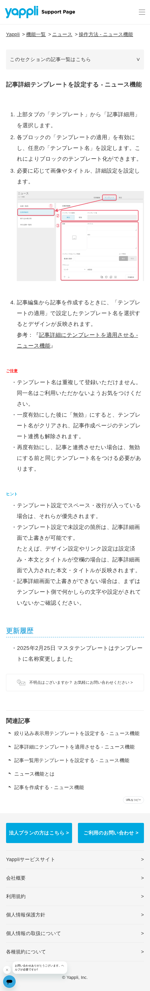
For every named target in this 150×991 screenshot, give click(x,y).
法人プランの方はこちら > (39, 832)
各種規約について (26, 951)
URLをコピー (133, 799)
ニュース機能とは (34, 774)
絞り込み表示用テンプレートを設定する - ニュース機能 (77, 733)
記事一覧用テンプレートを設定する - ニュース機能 (71, 760)
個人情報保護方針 (26, 914)
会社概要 (16, 878)
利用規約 (16, 896)
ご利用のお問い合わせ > (111, 832)
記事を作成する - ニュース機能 (49, 787)
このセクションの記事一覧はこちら (50, 59)
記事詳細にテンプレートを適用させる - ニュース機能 (74, 747)
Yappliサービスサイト (30, 859)
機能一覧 (36, 34)
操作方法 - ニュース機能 (106, 34)
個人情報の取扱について (33, 933)
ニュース (62, 34)
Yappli (13, 34)
